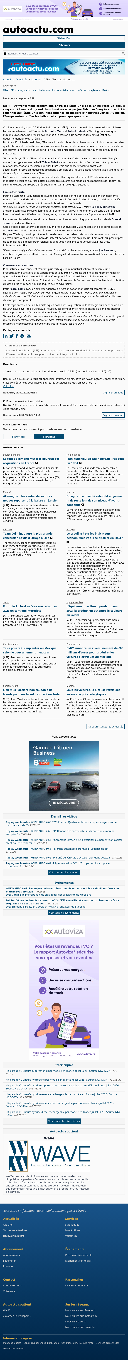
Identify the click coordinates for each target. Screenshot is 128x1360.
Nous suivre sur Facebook (80, 1310)
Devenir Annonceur (76, 1285)
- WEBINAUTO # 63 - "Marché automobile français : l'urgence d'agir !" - (59, 850)
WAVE (6, 1310)
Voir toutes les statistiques (64, 1121)
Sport (6, 602)
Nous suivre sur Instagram (81, 1316)
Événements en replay (78, 1260)
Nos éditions (72, 1230)
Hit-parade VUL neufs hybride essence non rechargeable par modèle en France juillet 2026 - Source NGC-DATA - (60, 1104)
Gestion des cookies (13, 1348)
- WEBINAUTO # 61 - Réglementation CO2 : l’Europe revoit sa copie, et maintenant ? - (58, 865)
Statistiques (72, 1224)
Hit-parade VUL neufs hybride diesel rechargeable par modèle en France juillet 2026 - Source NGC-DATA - (63, 1113)
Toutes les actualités (15, 1230)
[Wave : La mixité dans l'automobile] (49, 1156)
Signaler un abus (113, 392)
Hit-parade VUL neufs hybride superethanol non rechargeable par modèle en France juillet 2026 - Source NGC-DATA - (63, 1087)
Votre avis (9, 1291)
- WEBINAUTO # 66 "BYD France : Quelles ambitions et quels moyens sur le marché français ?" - (61, 823)
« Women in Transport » (17, 1316)
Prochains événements (78, 1255)
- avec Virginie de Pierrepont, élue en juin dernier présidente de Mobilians (62, 891)
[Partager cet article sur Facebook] (17, 336)
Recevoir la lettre (13, 1236)
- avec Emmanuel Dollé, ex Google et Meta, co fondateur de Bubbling (62, 903)
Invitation (8, 1266)
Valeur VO (71, 1236)
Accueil (7, 79)
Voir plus (8, 386)
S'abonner (64, 45)
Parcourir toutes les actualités (105, 726)
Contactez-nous (12, 1285)
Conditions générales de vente (77, 1342)
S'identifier (64, 38)
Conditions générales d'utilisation (41, 1342)
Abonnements (11, 1255)
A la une (7, 1224)
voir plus (74, 354)
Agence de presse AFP (22, 345)
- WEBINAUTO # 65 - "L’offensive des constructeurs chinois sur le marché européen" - (60, 832)
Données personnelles (107, 1342)
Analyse (70, 529)
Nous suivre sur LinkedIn (80, 1327)
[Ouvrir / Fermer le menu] (5, 53)
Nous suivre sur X (75, 1321)
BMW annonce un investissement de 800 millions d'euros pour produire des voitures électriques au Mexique (94, 652)
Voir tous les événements (64, 872)
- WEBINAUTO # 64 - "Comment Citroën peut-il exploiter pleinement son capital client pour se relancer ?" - (64, 841)
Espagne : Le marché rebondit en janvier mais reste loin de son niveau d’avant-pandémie (94, 500)
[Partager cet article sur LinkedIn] (5, 336)
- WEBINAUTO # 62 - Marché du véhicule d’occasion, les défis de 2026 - (64, 857)
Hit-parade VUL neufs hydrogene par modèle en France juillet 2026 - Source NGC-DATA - (64, 1079)
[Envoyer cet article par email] (28, 336)
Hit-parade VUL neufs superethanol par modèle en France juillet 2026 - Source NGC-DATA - (61, 1072)
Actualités (21, 79)
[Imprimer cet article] (22, 336)
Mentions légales (12, 1342)
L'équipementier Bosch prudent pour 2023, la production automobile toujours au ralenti (94, 610)
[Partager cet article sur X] (11, 336)
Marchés (36, 79)
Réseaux (7, 529)
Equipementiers (11, 454)
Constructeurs (10, 644)
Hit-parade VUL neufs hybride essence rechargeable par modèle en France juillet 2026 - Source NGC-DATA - (61, 1096)
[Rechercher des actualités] (123, 53)
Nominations (73, 454)
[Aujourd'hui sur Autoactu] (64, 29)
